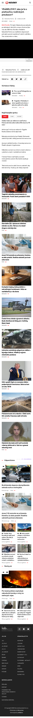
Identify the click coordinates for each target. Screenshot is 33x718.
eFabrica (20, 712)
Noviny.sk (20, 640)
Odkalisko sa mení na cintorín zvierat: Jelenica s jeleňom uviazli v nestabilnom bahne (16, 151)
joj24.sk (19, 643)
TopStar (4, 660)
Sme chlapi (5, 663)
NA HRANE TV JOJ (22, 654)
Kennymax (20, 710)
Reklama (4, 684)
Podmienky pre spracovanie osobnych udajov (8, 691)
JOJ (3, 640)
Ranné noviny (21, 652)
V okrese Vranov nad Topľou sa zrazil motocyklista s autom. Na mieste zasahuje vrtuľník (15, 159)
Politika (19, 668)
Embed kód (29, 60)
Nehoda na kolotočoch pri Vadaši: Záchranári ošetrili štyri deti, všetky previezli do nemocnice (16, 137)
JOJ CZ (4, 649)
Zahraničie (20, 663)
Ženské (4, 657)
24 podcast (20, 657)
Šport (3, 654)
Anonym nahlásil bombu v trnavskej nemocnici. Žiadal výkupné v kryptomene (16, 144)
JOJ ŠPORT (5, 646)
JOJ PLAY (4, 643)
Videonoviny (21, 649)
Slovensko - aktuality (23, 660)
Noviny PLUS (20, 646)
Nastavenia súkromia (8, 700)
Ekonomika (20, 671)
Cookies (4, 696)
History (4, 668)
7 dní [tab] (12, 116)
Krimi (18, 666)
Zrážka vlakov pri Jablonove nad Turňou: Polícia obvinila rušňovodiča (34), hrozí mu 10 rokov (16, 123)
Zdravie (4, 666)
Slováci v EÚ (20, 674)
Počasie (4, 671)
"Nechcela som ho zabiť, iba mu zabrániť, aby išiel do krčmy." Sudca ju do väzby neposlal (16, 166)
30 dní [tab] (19, 116)
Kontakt (4, 687)
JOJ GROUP (5, 652)
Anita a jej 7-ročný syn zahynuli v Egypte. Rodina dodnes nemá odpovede (14, 130)
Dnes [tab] (5, 116)
